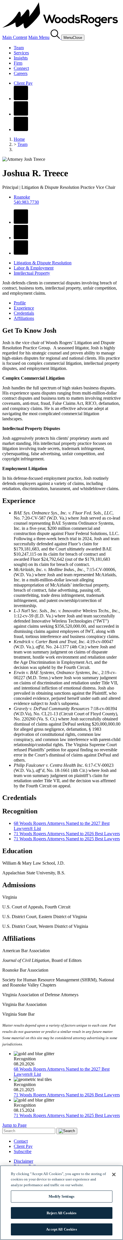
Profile (20, 302)
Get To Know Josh (29, 330)
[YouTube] (21, 129)
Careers (20, 73)
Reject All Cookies (61, 1213)
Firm (18, 63)
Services (21, 52)
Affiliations (24, 318)
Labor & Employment (33, 268)
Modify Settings (61, 1196)
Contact (21, 1141)
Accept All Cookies (61, 1229)
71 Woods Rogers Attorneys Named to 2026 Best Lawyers (67, 833)
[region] (61, 1202)
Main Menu (38, 37)
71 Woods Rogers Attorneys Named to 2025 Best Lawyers (67, 838)
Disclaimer (23, 1161)
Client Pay (23, 83)
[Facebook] (21, 98)
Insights (21, 58)
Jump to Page (14, 1125)
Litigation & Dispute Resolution (43, 262)
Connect (21, 68)
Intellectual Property (32, 273)
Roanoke (22, 197)
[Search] (56, 37)
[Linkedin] (21, 114)
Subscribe (22, 1151)
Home (19, 139)
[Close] (114, 1174)
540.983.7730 (26, 202)
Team (19, 47)
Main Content (14, 37)
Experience (24, 308)
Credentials (24, 313)
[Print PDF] (21, 237)
